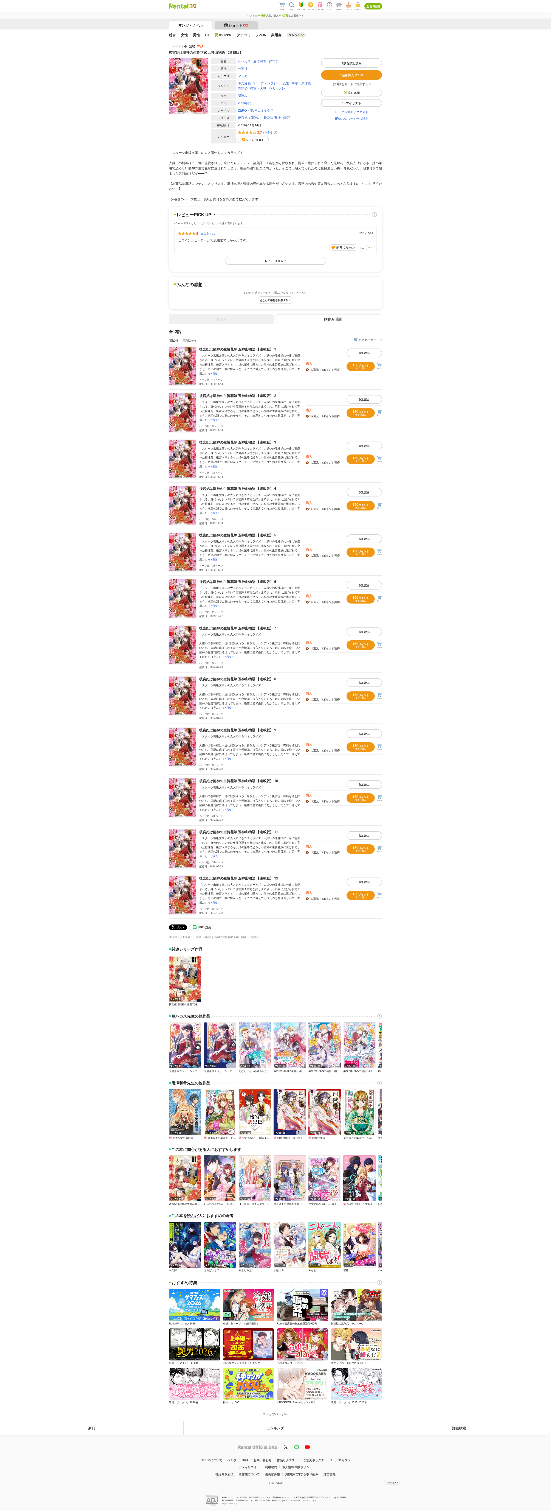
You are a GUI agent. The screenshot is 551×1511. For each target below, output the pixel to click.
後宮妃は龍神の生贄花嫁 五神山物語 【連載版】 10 (238, 780)
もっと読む (212, 373)
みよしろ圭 (245, 1270)
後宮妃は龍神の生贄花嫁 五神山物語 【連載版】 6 (237, 581)
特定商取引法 (224, 1474)
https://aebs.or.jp (229, 1503)
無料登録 (375, 6)
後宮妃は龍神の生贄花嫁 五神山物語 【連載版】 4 (237, 488)
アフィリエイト (249, 1467)
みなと (312, 1270)
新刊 (91, 1427)
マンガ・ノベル (190, 25)
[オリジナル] (223, 35)
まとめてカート (369, 340)
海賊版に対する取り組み (301, 1474)
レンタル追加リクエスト (351, 112)
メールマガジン (339, 1460)
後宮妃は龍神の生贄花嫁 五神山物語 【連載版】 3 (237, 442)
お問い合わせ (263, 1460)
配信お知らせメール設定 (351, 118)
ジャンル (294, 35)
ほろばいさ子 (211, 1270)
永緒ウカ (279, 1270)
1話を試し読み (352, 63)
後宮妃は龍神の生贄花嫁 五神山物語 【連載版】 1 (237, 349)
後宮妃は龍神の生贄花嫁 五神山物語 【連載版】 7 (237, 628)
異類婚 (243, 88)
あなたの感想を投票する (274, 300)
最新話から (190, 340)
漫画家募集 (272, 1474)
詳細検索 (459, 1427)
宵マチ (274, 61)
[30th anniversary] (193, 6)
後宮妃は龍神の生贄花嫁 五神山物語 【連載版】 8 (237, 678)
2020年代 (244, 103)
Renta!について (211, 1460)
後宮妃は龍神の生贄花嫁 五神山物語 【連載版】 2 (237, 395)
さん (208, 233)
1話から (174, 340)
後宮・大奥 (258, 88)
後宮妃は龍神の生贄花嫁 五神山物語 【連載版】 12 (238, 878)
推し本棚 (354, 92)
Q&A (245, 1460)
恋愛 (286, 83)
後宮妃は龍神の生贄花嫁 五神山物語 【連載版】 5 (237, 534)
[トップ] (179, 6)
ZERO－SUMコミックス (256, 110)
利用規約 (271, 1467)
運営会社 (329, 1474)
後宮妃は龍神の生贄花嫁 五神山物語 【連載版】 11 (238, 831)
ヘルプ (232, 1460)
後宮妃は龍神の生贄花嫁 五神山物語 (264, 117)
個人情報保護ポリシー (297, 1467)
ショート (238, 25)
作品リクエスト (287, 1460)
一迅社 (243, 68)
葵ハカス (244, 61)
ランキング (275, 1427)
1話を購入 (351, 75)
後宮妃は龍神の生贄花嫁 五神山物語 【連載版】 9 (237, 729)
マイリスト (353, 103)
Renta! (173, 937)
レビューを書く (255, 140)
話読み (243, 95)
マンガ (243, 75)
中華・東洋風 (301, 83)
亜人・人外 (277, 88)
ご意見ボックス (313, 1460)
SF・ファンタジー (266, 83)
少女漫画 (244, 83)
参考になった (345, 247)
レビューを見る (274, 261)
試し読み (364, 353)
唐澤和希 (259, 61)
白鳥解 (173, 1270)
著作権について (249, 1474)
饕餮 (345, 1270)
